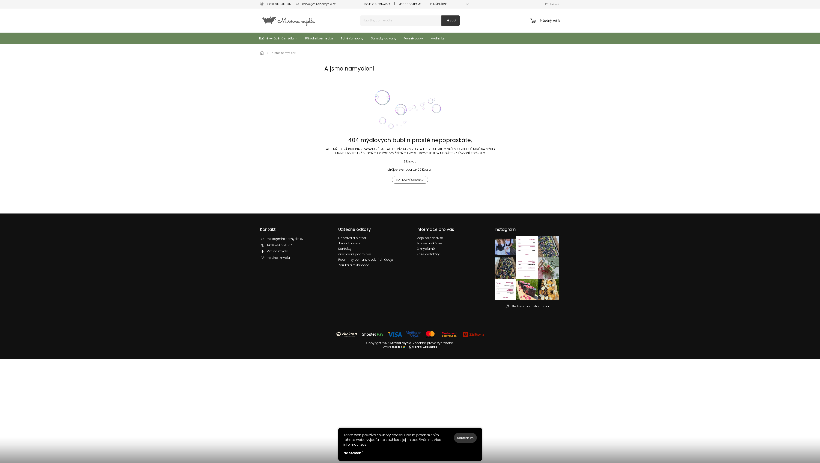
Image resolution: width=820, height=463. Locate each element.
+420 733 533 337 (279, 245)
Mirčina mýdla (277, 251)
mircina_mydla (278, 258)
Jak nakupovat (349, 243)
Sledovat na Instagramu (530, 306)
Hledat (451, 20)
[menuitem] (278, 38)
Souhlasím (465, 438)
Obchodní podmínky (354, 254)
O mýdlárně (438, 4)
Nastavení (353, 453)
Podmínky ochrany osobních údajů (365, 260)
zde (363, 444)
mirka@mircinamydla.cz (285, 239)
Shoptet (396, 347)
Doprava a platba (352, 238)
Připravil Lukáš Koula (424, 347)
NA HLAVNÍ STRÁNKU (410, 180)
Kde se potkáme (410, 4)
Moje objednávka (377, 4)
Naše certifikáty (428, 254)
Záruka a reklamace (353, 265)
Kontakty (345, 249)
